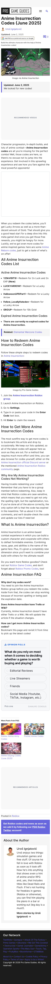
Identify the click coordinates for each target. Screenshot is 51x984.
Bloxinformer (26, 951)
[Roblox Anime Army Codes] (11, 729)
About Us (7, 956)
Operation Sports (11, 948)
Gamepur (18, 940)
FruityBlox (13, 951)
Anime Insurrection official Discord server (23, 462)
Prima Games (9, 942)
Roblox (15, 816)
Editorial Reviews (21, 670)
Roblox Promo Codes (26, 568)
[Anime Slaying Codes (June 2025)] (11, 748)
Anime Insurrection (14, 355)
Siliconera (21, 942)
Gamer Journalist (25, 945)
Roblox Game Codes (21, 565)
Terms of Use (17, 959)
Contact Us (19, 956)
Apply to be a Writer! (34, 959)
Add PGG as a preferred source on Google (19, 38)
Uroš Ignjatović (13, 29)
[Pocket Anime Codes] (34, 729)
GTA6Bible (38, 951)
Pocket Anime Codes (33, 736)
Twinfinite (7, 940)
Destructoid (10, 945)
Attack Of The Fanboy (34, 940)
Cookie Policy (32, 956)
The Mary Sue (27, 948)
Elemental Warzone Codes (28, 332)
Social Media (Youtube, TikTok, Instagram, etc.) (25, 695)
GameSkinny (40, 945)
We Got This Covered (38, 942)
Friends (15, 686)
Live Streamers (20, 678)
